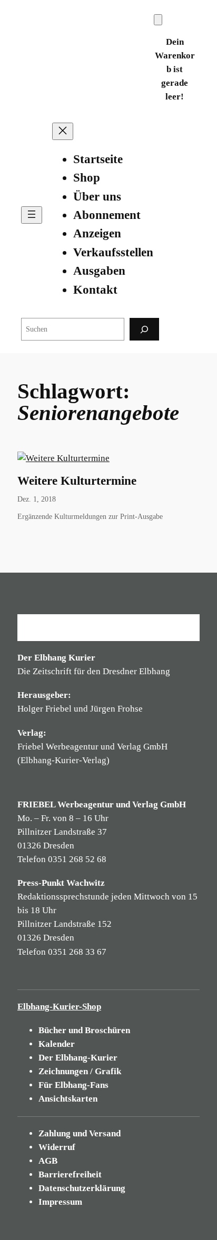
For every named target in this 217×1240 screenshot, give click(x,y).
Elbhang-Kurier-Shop (59, 1007)
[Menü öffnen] (31, 215)
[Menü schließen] (62, 131)
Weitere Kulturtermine (76, 480)
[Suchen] (144, 329)
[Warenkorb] (158, 19)
